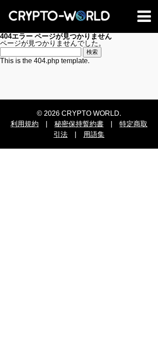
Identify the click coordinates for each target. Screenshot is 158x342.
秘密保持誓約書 (79, 124)
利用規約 (25, 124)
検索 (92, 52)
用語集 (93, 134)
